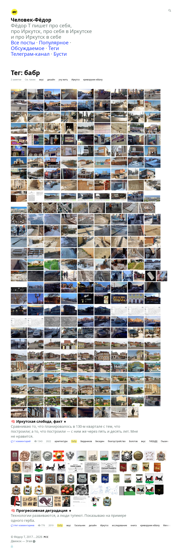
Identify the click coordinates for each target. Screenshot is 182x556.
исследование (119, 525)
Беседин (99, 441)
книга (134, 525)
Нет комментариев (24, 525)
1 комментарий (22, 441)
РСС (46, 536)
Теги (53, 48)
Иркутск (75, 79)
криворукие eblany (93, 79)
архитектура (61, 441)
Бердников (86, 441)
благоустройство (116, 441)
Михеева (168, 525)
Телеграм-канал (30, 53)
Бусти (60, 53)
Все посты (23, 42)
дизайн (51, 79)
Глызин (164, 441)
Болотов (133, 441)
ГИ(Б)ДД (153, 441)
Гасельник (79, 525)
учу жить (63, 79)
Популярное (54, 42)
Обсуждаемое (27, 48)
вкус (41, 79)
